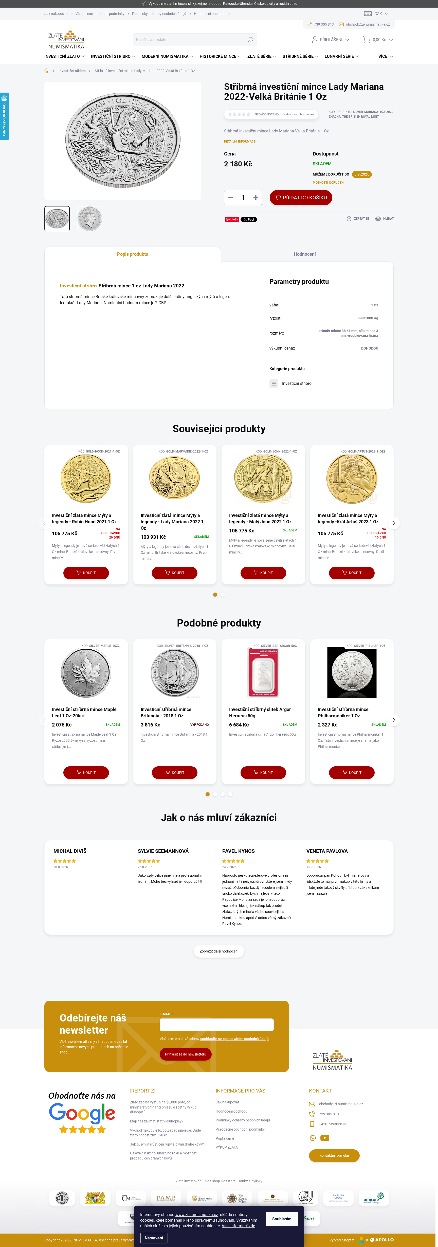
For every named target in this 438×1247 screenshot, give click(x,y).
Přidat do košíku (305, 198)
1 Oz (374, 305)
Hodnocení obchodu (210, 14)
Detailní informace (240, 141)
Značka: (354, 116)
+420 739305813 (332, 1124)
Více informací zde (238, 1225)
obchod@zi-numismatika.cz (341, 1104)
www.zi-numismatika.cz (196, 1214)
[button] (215, 595)
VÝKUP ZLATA (227, 1147)
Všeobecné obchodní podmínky (100, 14)
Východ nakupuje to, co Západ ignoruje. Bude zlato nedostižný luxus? (165, 1132)
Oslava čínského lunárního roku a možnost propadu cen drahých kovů (163, 1155)
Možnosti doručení (329, 182)
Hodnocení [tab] (305, 254)
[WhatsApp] (313, 1137)
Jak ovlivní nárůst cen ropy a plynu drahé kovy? (167, 1144)
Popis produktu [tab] (132, 254)
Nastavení (154, 1238)
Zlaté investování (189, 1181)
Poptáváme (225, 1138)
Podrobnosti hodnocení (298, 114)
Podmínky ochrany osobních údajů (159, 14)
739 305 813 (329, 1114)
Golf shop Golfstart (220, 1181)
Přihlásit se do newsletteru (185, 1054)
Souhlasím (281, 1219)
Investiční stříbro (78, 286)
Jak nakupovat (56, 14)
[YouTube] (325, 1137)
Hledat (250, 40)
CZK (378, 13)
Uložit (234, 219)
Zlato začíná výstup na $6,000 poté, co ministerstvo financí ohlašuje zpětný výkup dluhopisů (163, 1107)
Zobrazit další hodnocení (219, 951)
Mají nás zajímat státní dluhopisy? (156, 1121)
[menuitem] (65, 56)
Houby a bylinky (250, 1181)
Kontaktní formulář (334, 1155)
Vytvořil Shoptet (342, 1240)
